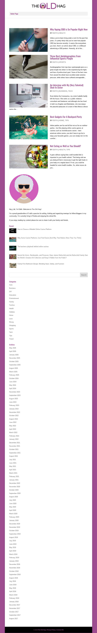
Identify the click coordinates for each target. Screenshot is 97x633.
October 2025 (13, 361)
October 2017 (13, 612)
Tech (70, 91)
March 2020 (13, 513)
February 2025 (14, 375)
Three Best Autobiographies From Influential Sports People (65, 57)
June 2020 (12, 503)
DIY (10, 291)
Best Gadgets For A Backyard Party (66, 117)
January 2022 (13, 439)
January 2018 (13, 601)
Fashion (12, 305)
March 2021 (13, 473)
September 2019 (14, 534)
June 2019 (12, 544)
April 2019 (12, 551)
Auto (10, 285)
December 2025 (14, 358)
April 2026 (12, 351)
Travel (11, 339)
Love (11, 319)
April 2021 (12, 470)
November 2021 (14, 446)
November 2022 (14, 412)
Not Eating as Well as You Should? (65, 146)
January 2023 (13, 409)
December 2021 (14, 443)
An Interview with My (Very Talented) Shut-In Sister (66, 86)
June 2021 (12, 463)
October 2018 (13, 571)
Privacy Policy (51, 630)
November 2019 (14, 527)
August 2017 (13, 618)
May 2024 (12, 385)
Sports (62, 62)
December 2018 (14, 564)
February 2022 (14, 436)
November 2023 (14, 392)
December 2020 (14, 483)
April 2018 (12, 591)
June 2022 (12, 422)
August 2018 (13, 578)
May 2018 (12, 588)
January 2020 (13, 520)
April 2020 (12, 510)
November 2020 (14, 487)
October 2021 (13, 449)
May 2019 (12, 547)
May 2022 (12, 426)
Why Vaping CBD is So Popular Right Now (69, 29)
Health (62, 33)
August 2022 (13, 419)
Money (11, 322)
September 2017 (14, 615)
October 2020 (13, 490)
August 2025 (13, 368)
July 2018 (12, 581)
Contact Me (60, 630)
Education (12, 295)
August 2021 (13, 456)
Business (63, 91)
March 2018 (13, 595)
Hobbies (12, 312)
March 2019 (13, 554)
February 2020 (14, 517)
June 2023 (12, 402)
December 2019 (14, 524)
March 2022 (13, 432)
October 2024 (13, 378)
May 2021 (12, 466)
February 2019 (14, 557)
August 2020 (13, 497)
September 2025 (14, 365)
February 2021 (14, 476)
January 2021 (13, 480)
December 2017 (14, 605)
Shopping (12, 325)
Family (11, 302)
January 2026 (13, 355)
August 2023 (13, 399)
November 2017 (14, 608)
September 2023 (14, 395)
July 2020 (12, 500)
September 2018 (14, 574)
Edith (55, 33)
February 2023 (14, 405)
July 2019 (12, 541)
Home (61, 120)
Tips (67, 120)
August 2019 (13, 537)
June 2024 (12, 382)
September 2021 (14, 453)
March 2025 (13, 372)
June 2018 (12, 585)
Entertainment (14, 298)
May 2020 (12, 507)
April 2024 (12, 388)
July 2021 (12, 459)
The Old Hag (36, 209)
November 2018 (14, 568)
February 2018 (14, 598)
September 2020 (14, 493)
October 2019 (13, 530)
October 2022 (13, 415)
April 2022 (12, 429)
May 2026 (12, 348)
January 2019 (13, 561)
